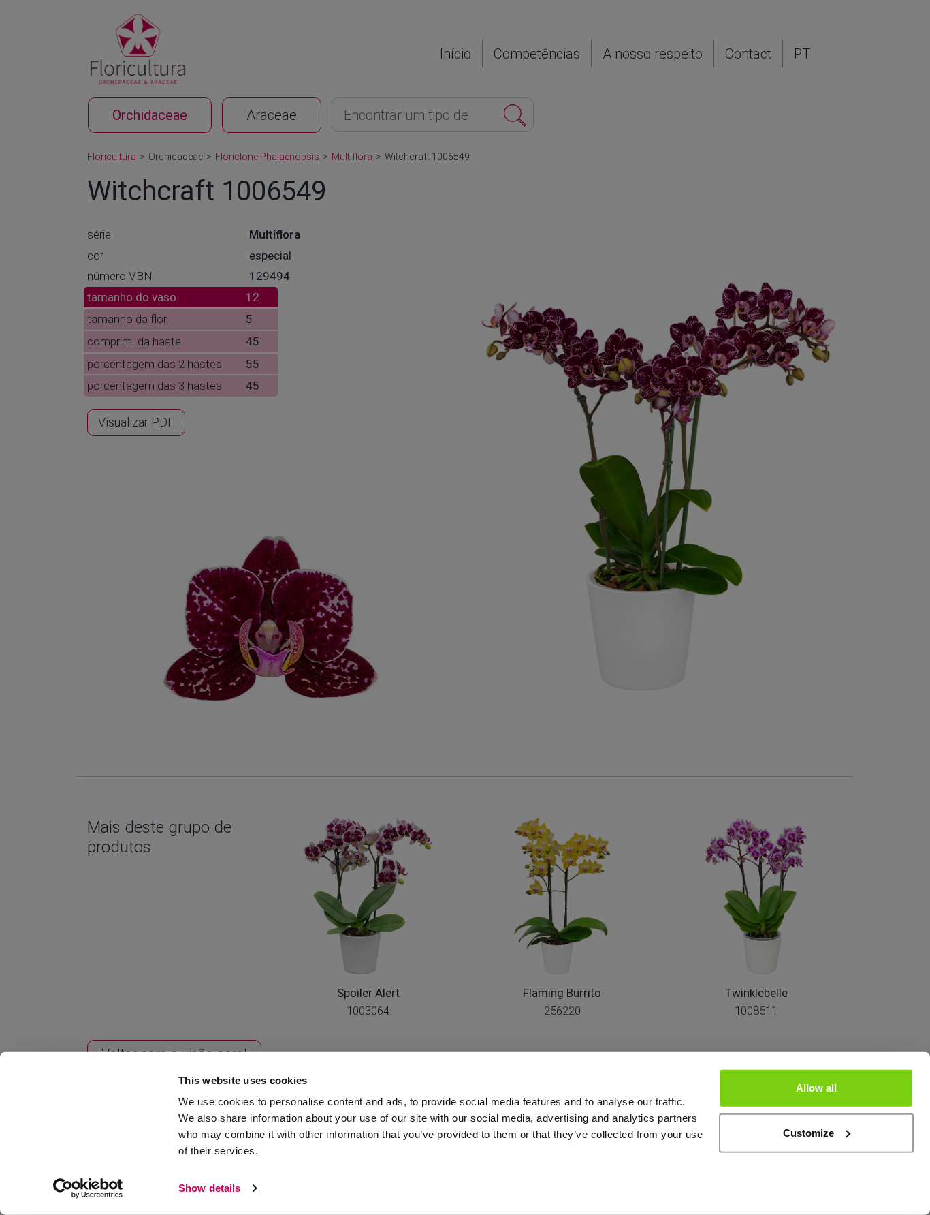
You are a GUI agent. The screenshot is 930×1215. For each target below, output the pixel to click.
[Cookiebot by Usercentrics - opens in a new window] (88, 1188)
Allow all (816, 1088)
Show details (209, 1188)
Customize (808, 1132)
